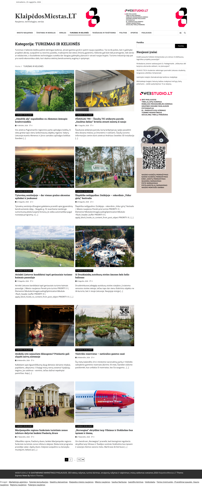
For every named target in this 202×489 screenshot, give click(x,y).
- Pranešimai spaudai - (183, 482)
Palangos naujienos (36, 485)
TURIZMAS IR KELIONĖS (79, 33)
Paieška (140, 42)
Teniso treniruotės (165, 482)
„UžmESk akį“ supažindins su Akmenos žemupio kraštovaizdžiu (41, 120)
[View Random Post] (180, 33)
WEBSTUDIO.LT (21, 472)
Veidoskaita (150, 482)
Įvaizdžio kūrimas (135, 482)
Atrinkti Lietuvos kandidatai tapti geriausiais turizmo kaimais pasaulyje (43, 276)
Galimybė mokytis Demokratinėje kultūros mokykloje (157, 77)
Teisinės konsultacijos (38, 482)
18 (79, 459)
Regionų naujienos (18, 485)
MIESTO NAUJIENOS (25, 33)
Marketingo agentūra (18, 482)
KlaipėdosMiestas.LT (45, 15)
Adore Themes (36, 475)
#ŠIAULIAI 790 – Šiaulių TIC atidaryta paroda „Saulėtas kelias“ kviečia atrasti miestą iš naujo (100, 120)
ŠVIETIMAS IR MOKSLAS (46, 33)
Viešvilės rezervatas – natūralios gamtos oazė (100, 353)
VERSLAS (62, 33)
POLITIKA (123, 33)
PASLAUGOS (147, 33)
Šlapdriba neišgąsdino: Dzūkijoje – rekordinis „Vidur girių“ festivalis (103, 197)
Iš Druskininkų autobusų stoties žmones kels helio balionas (102, 276)
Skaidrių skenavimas (59, 482)
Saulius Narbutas (119, 482)
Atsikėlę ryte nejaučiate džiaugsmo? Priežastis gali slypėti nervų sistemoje (42, 355)
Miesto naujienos (102, 482)
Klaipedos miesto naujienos (81, 482)
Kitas (83, 459)
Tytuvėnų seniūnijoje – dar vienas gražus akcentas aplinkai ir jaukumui (42, 197)
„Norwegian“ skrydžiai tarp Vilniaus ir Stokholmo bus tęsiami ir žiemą (104, 432)
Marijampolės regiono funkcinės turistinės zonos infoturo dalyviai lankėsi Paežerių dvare (41, 432)
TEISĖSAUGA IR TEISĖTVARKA (104, 33)
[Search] (184, 33)
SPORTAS (134, 33)
